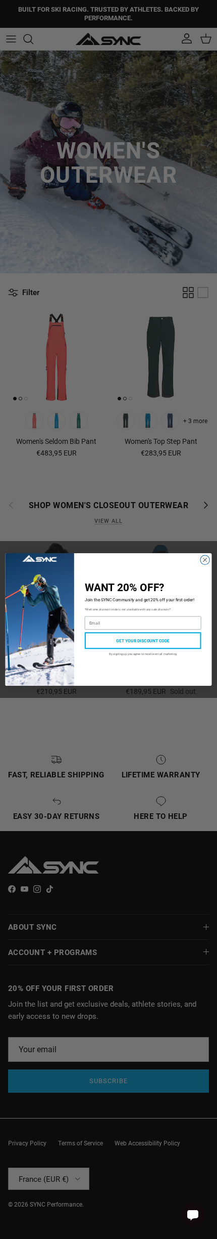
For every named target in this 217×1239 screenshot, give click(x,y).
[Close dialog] (204, 559)
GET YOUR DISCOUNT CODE (143, 640)
